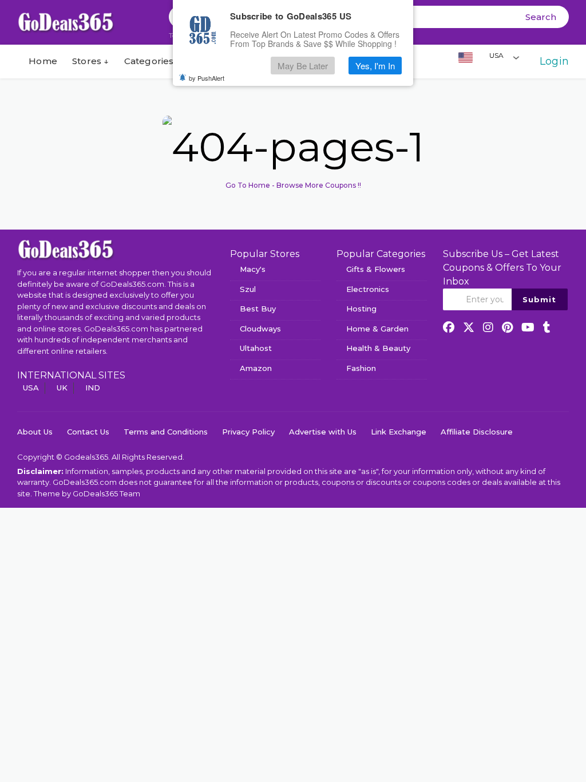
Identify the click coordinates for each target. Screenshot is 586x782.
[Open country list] (516, 57)
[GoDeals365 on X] (468, 327)
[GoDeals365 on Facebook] (448, 327)
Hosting (361, 308)
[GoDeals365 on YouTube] (527, 327)
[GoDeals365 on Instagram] (488, 327)
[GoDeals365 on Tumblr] (547, 327)
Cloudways (260, 328)
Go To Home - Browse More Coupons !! (293, 185)
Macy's (253, 269)
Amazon (256, 368)
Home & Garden (377, 328)
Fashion (361, 368)
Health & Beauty (378, 348)
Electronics (367, 289)
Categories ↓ (152, 61)
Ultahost (256, 348)
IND (92, 387)
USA (31, 387)
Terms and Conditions (166, 431)
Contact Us (88, 431)
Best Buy (258, 308)
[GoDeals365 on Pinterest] (507, 327)
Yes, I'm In (375, 66)
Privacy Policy (248, 431)
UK (62, 387)
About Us (35, 431)
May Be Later (303, 66)
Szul (248, 289)
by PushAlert (206, 77)
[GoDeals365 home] (65, 249)
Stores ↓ (90, 61)
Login (554, 61)
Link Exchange (398, 431)
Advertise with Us (323, 431)
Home (41, 61)
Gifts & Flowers (375, 269)
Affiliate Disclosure (477, 431)
